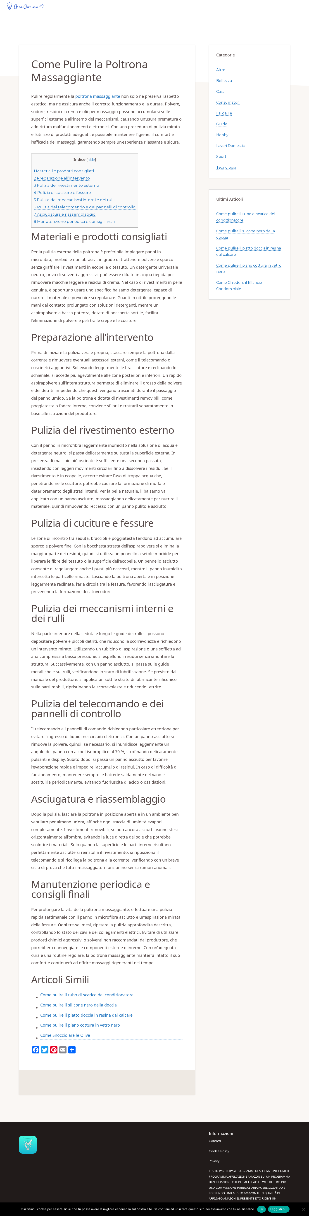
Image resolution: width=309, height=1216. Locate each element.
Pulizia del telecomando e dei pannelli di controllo (84, 207)
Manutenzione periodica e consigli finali (74, 221)
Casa (220, 91)
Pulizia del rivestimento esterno (66, 185)
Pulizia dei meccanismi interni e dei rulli (74, 199)
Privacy (214, 1161)
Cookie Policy (219, 1151)
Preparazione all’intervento (62, 178)
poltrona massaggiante (97, 96)
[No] (303, 1209)
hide (91, 159)
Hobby (222, 135)
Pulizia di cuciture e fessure (62, 192)
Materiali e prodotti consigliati (64, 170)
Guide (221, 124)
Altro (220, 70)
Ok (261, 1209)
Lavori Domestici (230, 146)
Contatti (215, 1141)
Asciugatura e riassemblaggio (64, 214)
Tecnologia (226, 167)
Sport (221, 156)
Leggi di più (278, 1209)
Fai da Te (224, 113)
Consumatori (228, 102)
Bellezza (224, 81)
